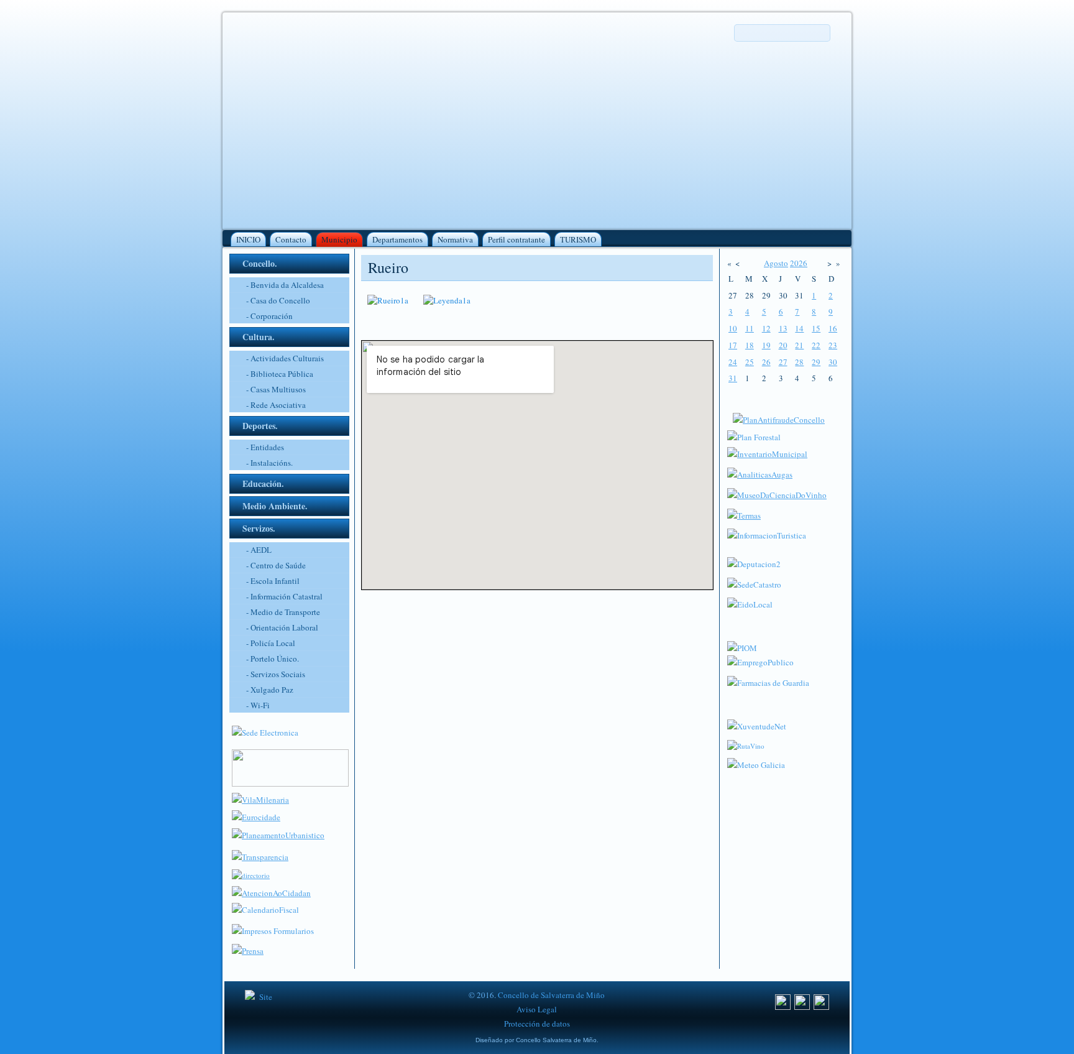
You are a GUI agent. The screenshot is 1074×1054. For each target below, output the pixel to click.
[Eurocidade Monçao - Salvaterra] (256, 817)
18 (749, 345)
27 (783, 362)
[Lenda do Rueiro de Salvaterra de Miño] (447, 300)
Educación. (263, 483)
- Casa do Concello (278, 300)
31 (732, 378)
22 (816, 345)
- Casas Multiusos (276, 389)
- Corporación (269, 315)
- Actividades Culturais (285, 358)
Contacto (290, 239)
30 (832, 362)
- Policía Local (270, 643)
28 (799, 362)
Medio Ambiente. (275, 505)
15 (816, 328)
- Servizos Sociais (275, 674)
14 (799, 328)
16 (832, 328)
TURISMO (578, 239)
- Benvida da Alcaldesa (285, 284)
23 (832, 345)
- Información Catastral (284, 596)
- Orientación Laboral (282, 627)
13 (783, 328)
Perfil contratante (516, 239)
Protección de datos (537, 1023)
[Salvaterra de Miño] (821, 1006)
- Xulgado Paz (269, 689)
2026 (798, 263)
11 (749, 328)
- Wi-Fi (258, 705)
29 (816, 362)
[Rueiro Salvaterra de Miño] (388, 300)
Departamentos (397, 239)
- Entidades (265, 447)
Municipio (339, 239)
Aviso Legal (536, 1009)
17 (732, 345)
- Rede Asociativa (276, 404)
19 (766, 345)
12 (766, 328)
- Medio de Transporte (283, 611)
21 (799, 345)
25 (749, 362)
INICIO (248, 239)
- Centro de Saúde (276, 565)
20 (783, 345)
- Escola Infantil (273, 580)
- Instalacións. (269, 462)
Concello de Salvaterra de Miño (551, 995)
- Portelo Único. (272, 658)
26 (766, 362)
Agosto (776, 263)
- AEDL (259, 549)
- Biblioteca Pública (279, 373)
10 (732, 328)
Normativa (455, 239)
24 (732, 362)
